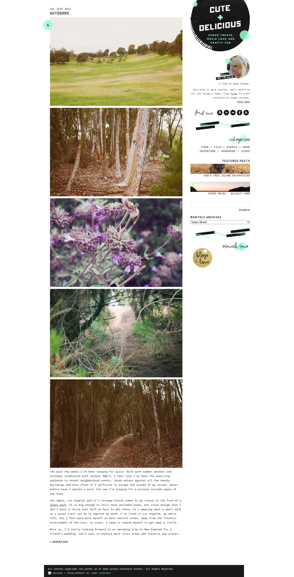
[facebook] (239, 112)
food (205, 147)
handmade (228, 151)
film (217, 147)
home (246, 147)
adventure (60, 541)
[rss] (220, 112)
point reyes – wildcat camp (229, 193)
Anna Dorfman (101, 573)
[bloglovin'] (226, 112)
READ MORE (243, 102)
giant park (58, 505)
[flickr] (233, 112)
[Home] (220, 26)
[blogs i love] (202, 258)
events (232, 147)
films (233, 94)
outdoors (59, 13)
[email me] (234, 246)
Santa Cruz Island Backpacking (227, 175)
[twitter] (246, 112)
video (245, 151)
